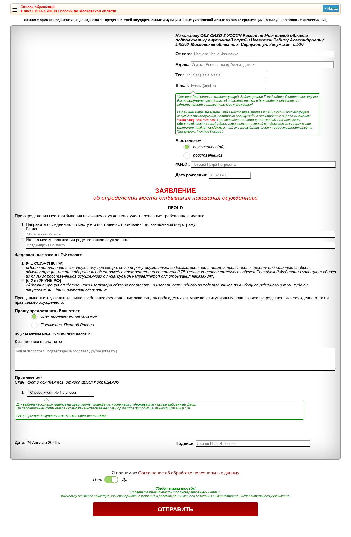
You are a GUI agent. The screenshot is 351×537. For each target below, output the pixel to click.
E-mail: (182, 85)
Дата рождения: (192, 175)
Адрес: (182, 64)
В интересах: (188, 141)
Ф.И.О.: (183, 164)
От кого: (184, 54)
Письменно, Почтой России (67, 325)
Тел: (180, 75)
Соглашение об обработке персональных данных (188, 473)
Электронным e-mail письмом (69, 316)
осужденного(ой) (209, 147)
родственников (208, 155)
